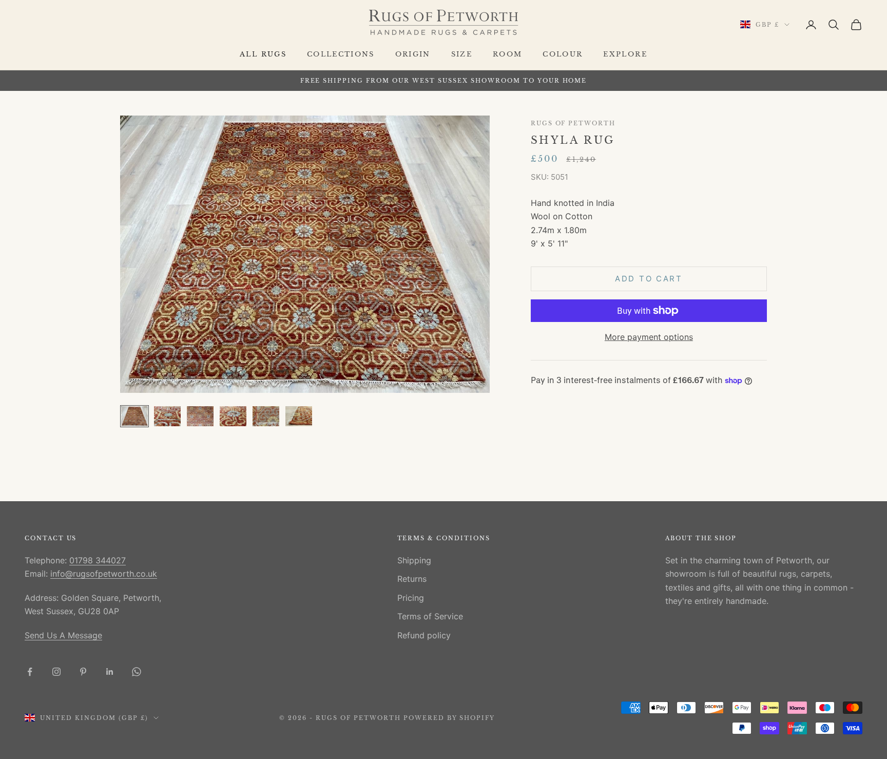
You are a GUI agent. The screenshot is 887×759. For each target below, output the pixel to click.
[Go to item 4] (233, 416)
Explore (625, 54)
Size (461, 54)
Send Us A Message (63, 635)
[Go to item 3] (200, 416)
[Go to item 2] (167, 416)
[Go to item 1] (134, 416)
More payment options (649, 337)
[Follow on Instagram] (56, 672)
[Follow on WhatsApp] (136, 672)
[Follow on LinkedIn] (110, 672)
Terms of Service (430, 616)
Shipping (414, 560)
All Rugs (263, 54)
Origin (413, 54)
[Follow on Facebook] (30, 672)
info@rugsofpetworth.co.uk (103, 573)
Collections (341, 54)
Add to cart (649, 278)
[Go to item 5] (266, 416)
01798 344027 (97, 560)
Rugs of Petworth (573, 123)
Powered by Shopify (449, 718)
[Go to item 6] (298, 416)
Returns (412, 579)
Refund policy (424, 635)
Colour (563, 54)
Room (507, 54)
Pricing (410, 598)
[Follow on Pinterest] (83, 672)
